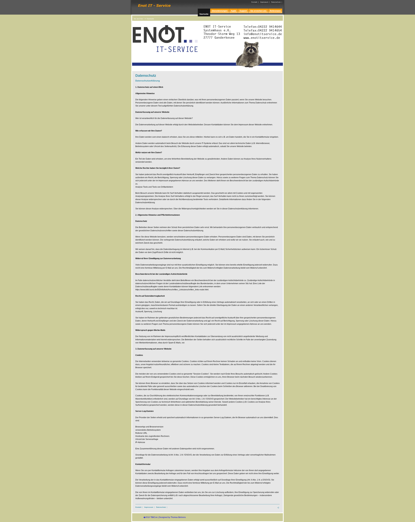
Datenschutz (276, 2)
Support (243, 11)
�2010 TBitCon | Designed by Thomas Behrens (164, 517)
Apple (233, 11)
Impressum (264, 2)
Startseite (203, 14)
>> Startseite (149, 19)
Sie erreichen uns (258, 11)
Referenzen (275, 11)
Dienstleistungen (219, 11)
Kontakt (254, 2)
